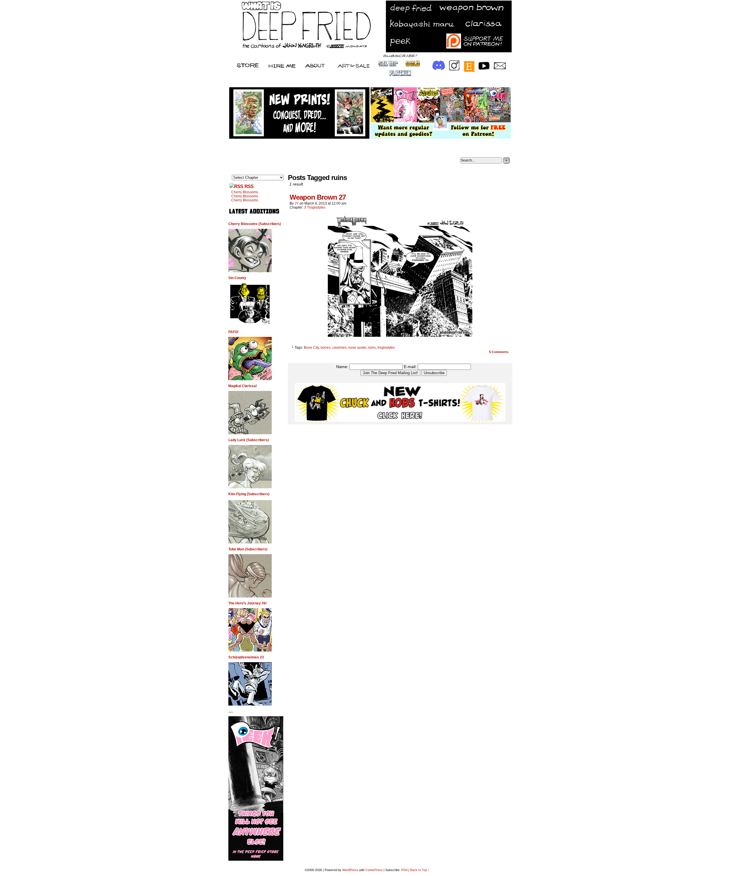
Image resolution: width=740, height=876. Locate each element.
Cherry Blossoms (244, 192)
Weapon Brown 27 (318, 197)
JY (297, 203)
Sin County (237, 278)
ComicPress (374, 870)
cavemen (339, 348)
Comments (498, 352)
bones (325, 348)
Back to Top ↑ (420, 870)
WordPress (350, 870)
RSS (249, 186)
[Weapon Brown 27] (400, 337)
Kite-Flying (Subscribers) (248, 494)
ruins (372, 348)
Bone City (311, 348)
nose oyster (357, 348)
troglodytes (386, 348)
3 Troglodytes (314, 207)
